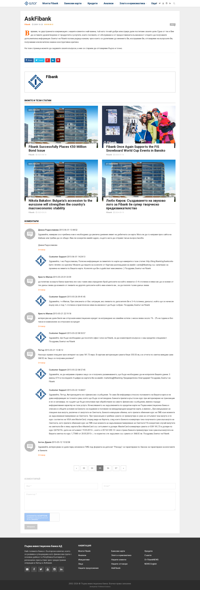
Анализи (82, 555)
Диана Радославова (48, 230)
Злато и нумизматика (121, 555)
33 (84, 468)
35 (100, 468)
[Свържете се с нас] (27, 569)
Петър (41, 350)
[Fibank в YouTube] (47, 569)
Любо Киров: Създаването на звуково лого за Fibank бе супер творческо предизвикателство (136, 204)
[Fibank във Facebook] (34, 569)
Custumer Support (58, 256)
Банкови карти (118, 551)
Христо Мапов (45, 277)
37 (116, 468)
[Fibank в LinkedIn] (61, 569)
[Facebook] (156, 3)
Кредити (148, 551)
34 (92, 468)
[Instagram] (166, 3)
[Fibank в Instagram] (54, 569)
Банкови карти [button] (72, 3)
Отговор (41, 250)
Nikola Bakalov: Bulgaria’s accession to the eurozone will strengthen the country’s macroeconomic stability (60, 204)
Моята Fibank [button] (50, 3)
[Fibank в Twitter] (41, 569)
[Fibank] (153, 3)
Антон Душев (44, 442)
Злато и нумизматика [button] (132, 3)
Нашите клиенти (118, 559)
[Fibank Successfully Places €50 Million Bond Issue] (61, 127)
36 (108, 468)
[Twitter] (160, 3)
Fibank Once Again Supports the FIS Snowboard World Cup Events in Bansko (135, 148)
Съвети (147, 555)
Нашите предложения (88, 568)
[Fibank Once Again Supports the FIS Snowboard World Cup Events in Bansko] (139, 127)
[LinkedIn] (170, 3)
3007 (173, 24)
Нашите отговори (119, 564)
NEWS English (34, 110)
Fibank (52, 76)
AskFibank (115, 568)
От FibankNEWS (112, 164)
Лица (80, 564)
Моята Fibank (84, 551)
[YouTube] (163, 3)
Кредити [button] (93, 3)
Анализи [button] (108, 3)
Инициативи (111, 110)
